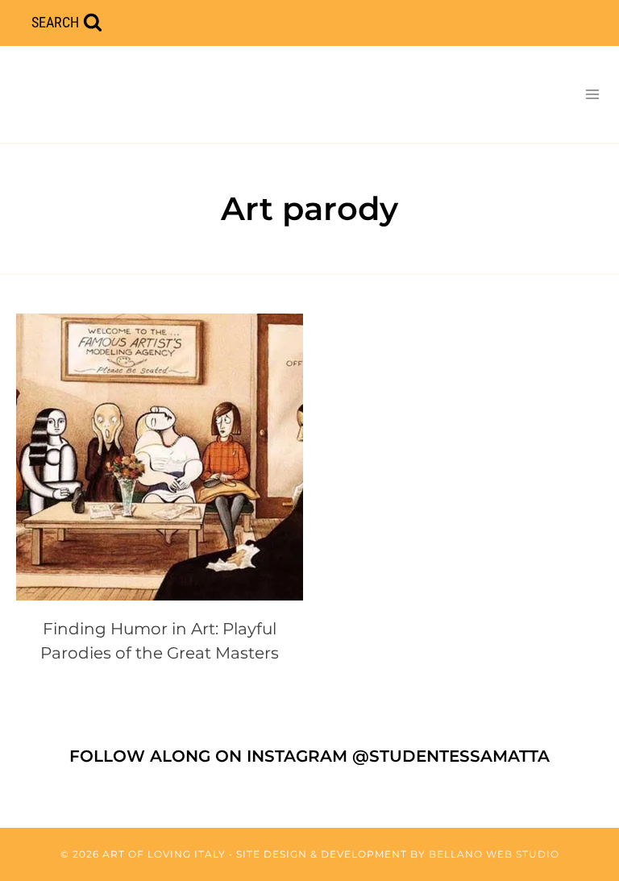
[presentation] (159, 457)
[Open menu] (592, 93)
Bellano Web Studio (494, 854)
